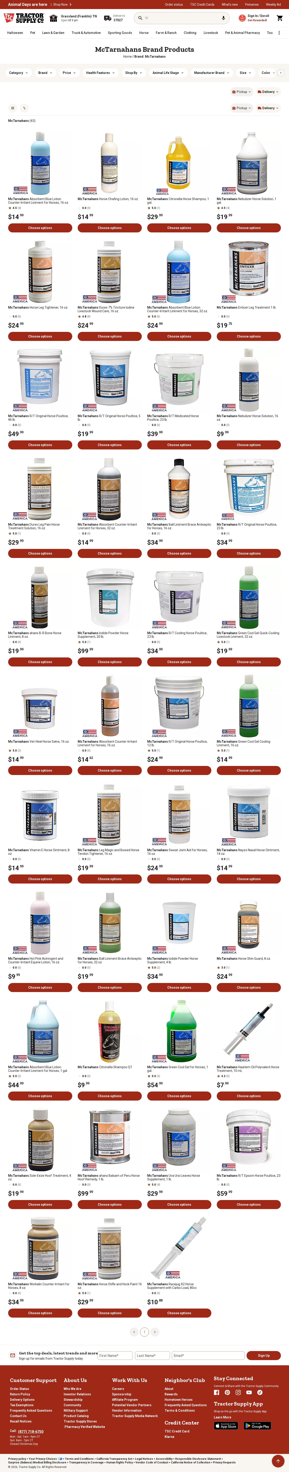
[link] (127, 56)
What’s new (230, 4)
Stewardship (73, 1399)
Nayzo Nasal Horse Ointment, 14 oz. (248, 851)
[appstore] (226, 1426)
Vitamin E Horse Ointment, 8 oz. (39, 851)
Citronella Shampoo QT (105, 1067)
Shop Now (60, 4)
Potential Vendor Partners (131, 1405)
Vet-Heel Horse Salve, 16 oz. (39, 741)
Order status (174, 4)
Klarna (169, 1437)
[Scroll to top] (278, 1461)
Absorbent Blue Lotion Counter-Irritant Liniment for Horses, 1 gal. (38, 1069)
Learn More (222, 1417)
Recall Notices (21, 1421)
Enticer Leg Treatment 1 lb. (246, 307)
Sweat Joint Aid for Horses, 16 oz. (177, 851)
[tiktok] (260, 1392)
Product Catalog (76, 1416)
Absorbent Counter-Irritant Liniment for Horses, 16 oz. (107, 743)
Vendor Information (127, 1410)
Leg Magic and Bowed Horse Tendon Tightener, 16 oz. (108, 851)
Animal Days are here (27, 4)
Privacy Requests (224, 1462)
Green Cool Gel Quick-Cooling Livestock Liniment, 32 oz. (248, 634)
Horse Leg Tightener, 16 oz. (38, 307)
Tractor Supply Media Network (135, 1416)
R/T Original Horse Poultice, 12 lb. (177, 743)
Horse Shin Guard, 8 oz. (244, 958)
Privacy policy (17, 1459)
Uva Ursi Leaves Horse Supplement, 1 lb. (173, 1177)
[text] (150, 56)
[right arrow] (281, 73)
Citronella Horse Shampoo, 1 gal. (178, 200)
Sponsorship (121, 1394)
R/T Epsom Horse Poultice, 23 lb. (248, 1177)
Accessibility (164, 1459)
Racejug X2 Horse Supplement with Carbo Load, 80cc (172, 1286)
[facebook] (216, 1392)
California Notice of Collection (190, 1462)
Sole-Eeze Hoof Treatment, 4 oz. (39, 1177)
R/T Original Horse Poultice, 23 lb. (247, 526)
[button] (70, 4)
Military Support (76, 1410)
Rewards (171, 1394)
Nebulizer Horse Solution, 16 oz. (247, 417)
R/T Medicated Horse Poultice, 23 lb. (173, 417)
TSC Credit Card (177, 1431)
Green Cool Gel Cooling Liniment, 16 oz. (243, 743)
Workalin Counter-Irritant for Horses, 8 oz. (39, 1286)
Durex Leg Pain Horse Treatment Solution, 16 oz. (34, 526)
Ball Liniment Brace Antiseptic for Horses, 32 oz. (110, 960)
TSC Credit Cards (202, 4)
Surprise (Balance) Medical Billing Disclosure (37, 1462)
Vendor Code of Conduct (151, 1462)
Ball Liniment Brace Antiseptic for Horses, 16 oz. (179, 526)
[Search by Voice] (223, 18)
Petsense (252, 4)
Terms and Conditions (79, 1459)
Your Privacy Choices (43, 1459)
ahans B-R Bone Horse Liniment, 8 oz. (34, 634)
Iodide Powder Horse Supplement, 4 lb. (172, 960)
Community (72, 1405)
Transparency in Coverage (86, 1462)
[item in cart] (280, 18)
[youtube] (249, 1392)
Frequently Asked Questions (31, 1410)
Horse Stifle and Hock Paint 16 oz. (110, 1286)
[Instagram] (238, 1392)
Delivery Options (22, 1399)
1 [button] (144, 1332)
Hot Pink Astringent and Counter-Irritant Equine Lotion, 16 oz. (35, 960)
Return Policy (20, 1394)
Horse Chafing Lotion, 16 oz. (108, 199)
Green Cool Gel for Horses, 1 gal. (177, 1069)
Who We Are (72, 1389)
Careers (118, 1389)
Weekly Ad (273, 4)
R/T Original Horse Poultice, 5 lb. (109, 417)
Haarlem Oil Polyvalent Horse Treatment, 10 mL (248, 1069)
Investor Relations (77, 1394)
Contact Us (18, 1416)
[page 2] (155, 1332)
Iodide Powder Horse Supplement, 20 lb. (103, 634)
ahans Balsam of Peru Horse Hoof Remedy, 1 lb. (109, 1177)
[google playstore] (257, 1426)
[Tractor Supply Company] (24, 18)
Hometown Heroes (179, 1399)
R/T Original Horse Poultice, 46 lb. (38, 417)
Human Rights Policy (119, 1462)
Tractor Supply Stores (80, 1421)
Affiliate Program (125, 1399)
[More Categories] (279, 32)
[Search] (140, 18)
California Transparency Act (114, 1459)
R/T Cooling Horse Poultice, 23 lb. (177, 634)
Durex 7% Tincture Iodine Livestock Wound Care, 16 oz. (106, 309)
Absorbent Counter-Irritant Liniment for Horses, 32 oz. (107, 526)
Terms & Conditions (180, 1410)
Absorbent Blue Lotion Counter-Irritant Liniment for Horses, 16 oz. (38, 200)
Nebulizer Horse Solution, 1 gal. (246, 200)
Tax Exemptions (22, 1405)
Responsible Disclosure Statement (198, 1459)
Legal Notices (144, 1459)
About (169, 1389)
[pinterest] (227, 1392)
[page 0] (134, 1332)
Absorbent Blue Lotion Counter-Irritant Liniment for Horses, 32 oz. (177, 309)
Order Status (19, 1389)
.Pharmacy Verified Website (84, 1427)
